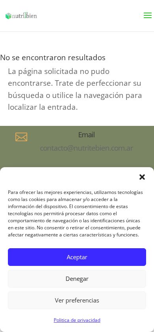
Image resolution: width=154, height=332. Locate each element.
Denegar (77, 278)
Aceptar (77, 257)
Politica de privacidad (77, 320)
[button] (142, 177)
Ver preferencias (77, 300)
